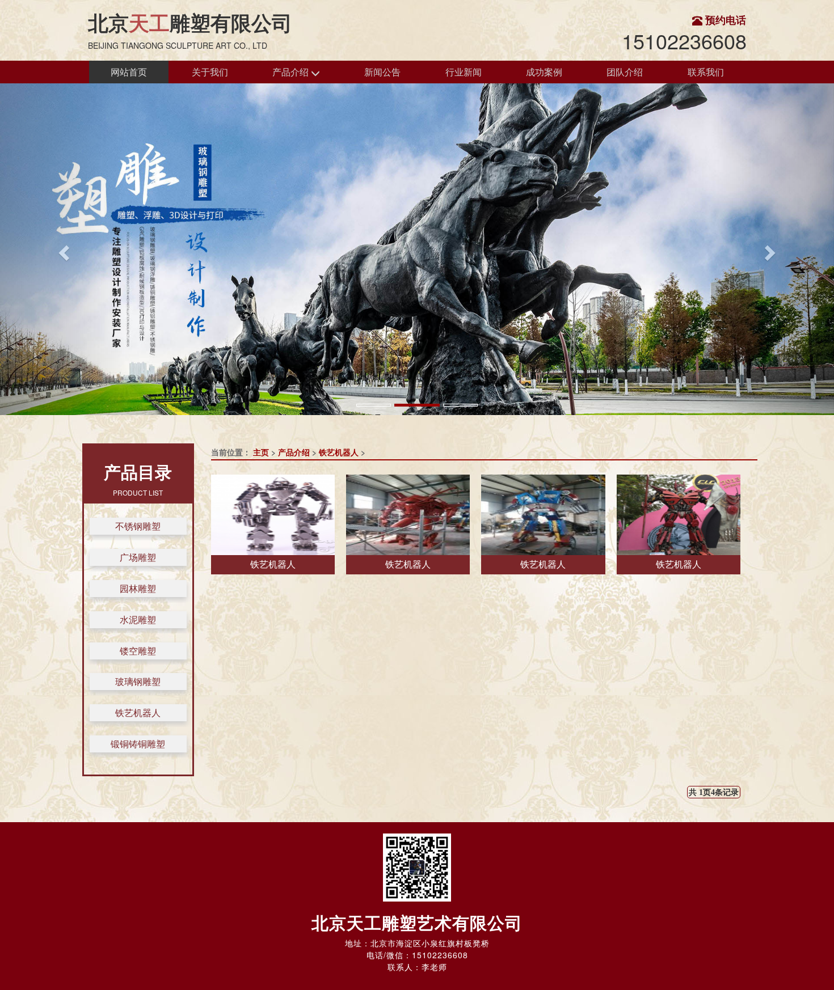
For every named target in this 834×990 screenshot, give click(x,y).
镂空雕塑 (138, 650)
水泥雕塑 (138, 619)
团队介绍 (624, 71)
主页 (261, 452)
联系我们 (706, 71)
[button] (62, 249)
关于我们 (210, 71)
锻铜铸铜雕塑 (138, 743)
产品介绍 (291, 71)
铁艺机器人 (138, 712)
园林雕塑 (138, 588)
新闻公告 (382, 71)
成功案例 (544, 71)
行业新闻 (463, 71)
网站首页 (129, 71)
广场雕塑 (138, 557)
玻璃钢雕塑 (138, 681)
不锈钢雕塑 (138, 525)
